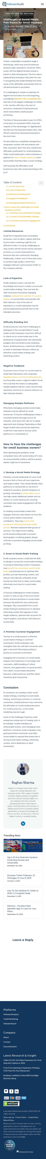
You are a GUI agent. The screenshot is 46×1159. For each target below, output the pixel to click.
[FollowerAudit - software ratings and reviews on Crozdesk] (25, 1152)
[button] (40, 183)
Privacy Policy (20, 1117)
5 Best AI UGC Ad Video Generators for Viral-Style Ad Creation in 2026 (22, 1061)
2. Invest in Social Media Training (24, 216)
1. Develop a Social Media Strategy (24, 213)
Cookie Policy (33, 1117)
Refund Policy (8, 1120)
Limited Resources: (17, 186)
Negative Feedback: (18, 198)
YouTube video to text (30, 493)
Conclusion (10, 226)
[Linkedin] (23, 823)
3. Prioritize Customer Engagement (24, 221)
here (23, 1137)
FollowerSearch (9, 1023)
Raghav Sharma (15, 26)
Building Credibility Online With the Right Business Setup (21, 1076)
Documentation (10, 1046)
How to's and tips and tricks (20, 13)
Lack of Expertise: (17, 190)
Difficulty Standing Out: (20, 194)
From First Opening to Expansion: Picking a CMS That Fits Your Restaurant (21, 1069)
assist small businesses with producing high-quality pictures (20, 524)
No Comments (10, 29)
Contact (6, 1042)
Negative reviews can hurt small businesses (22, 377)
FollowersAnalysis (11, 1014)
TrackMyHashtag (10, 1019)
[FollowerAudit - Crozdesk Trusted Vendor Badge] (9, 1152)
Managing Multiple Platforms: (22, 203)
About (6, 1037)
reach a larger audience (24, 157)
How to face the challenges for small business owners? (22, 208)
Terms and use (8, 1117)
